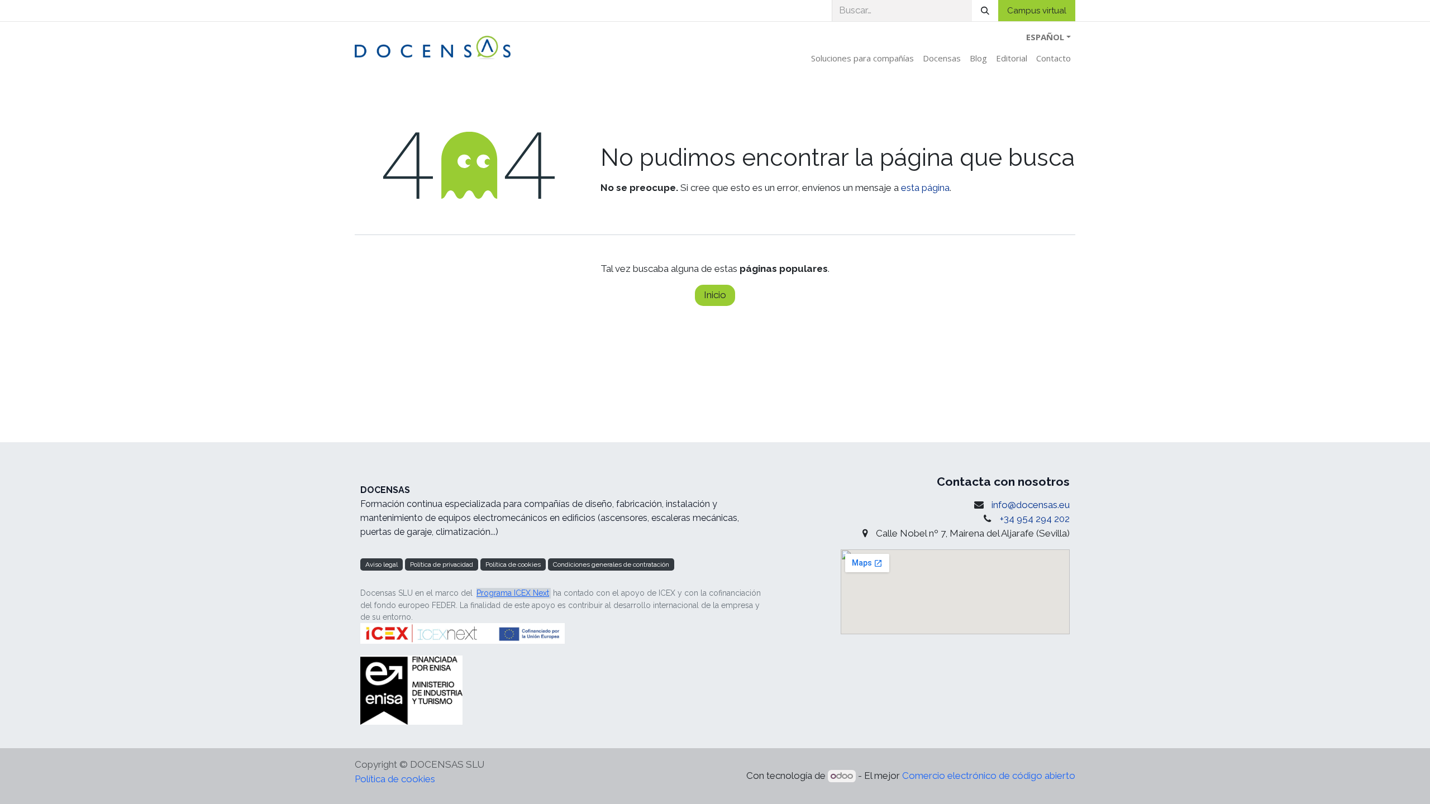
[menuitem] (862, 58)
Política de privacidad (441, 564)
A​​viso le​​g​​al (381, 564)
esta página (925, 187)
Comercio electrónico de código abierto (988, 775)
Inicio (715, 294)
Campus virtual (1036, 11)
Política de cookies (513, 564)
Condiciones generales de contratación (611, 564)
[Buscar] (985, 10)
